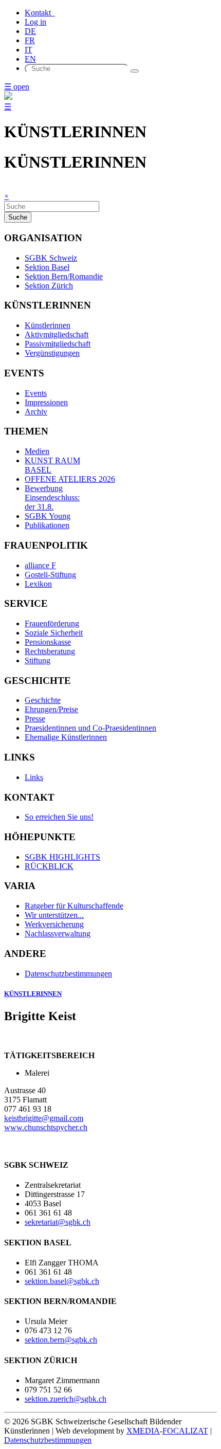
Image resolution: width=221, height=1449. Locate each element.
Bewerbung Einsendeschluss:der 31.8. (52, 497)
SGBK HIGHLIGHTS (62, 857)
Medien (37, 451)
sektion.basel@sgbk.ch (62, 1281)
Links (34, 777)
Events (36, 393)
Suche (17, 217)
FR (30, 40)
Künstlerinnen (47, 325)
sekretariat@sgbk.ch (57, 1222)
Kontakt (40, 12)
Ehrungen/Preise (51, 709)
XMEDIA (143, 1430)
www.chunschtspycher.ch (45, 1127)
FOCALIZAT (185, 1430)
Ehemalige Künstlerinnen (66, 737)
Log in (35, 21)
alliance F (40, 565)
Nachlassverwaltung (57, 933)
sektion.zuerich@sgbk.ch (65, 1398)
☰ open (16, 86)
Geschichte (43, 700)
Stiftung (37, 660)
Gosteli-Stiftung (50, 574)
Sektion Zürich (49, 285)
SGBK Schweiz (51, 257)
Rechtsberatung (50, 651)
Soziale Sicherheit (54, 632)
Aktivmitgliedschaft (56, 334)
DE (30, 31)
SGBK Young (47, 516)
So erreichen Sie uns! (59, 816)
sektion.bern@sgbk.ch (61, 1339)
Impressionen (46, 402)
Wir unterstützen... (54, 915)
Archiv (36, 411)
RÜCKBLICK (49, 866)
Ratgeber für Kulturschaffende (74, 905)
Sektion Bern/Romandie (64, 276)
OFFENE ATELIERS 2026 (70, 479)
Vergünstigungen (52, 353)
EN (30, 59)
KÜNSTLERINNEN (33, 994)
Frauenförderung (52, 623)
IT (28, 49)
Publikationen (47, 525)
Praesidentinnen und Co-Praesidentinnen (90, 727)
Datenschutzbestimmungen (68, 973)
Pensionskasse (48, 642)
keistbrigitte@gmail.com (43, 1118)
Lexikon (38, 583)
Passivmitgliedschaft (57, 343)
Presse (35, 718)
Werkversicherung (54, 924)
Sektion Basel (47, 267)
